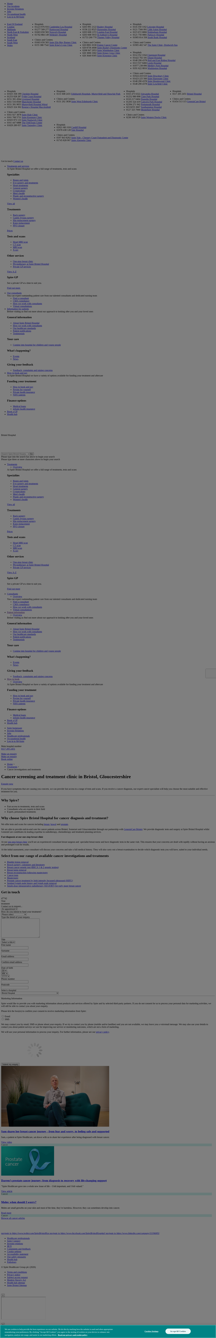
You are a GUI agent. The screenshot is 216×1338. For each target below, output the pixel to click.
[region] (108, 1331)
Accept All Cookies (178, 1331)
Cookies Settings (151, 1331)
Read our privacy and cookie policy (72, 1335)
